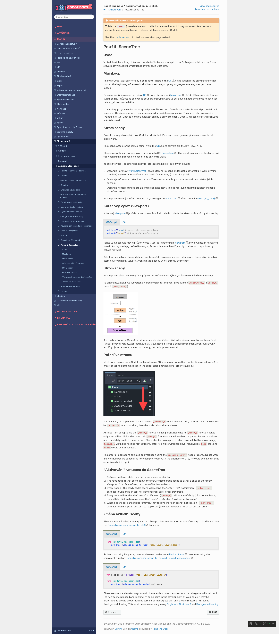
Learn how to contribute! (207, 9)
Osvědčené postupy (67, 44)
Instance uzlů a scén (71, 190)
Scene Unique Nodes (70, 286)
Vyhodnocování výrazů (71, 211)
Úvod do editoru (65, 53)
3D (58, 67)
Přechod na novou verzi (68, 58)
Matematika (63, 104)
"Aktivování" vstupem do (77, 277)
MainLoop (66, 254)
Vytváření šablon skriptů (72, 207)
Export (60, 85)
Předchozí (113, 612)
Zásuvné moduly (65, 132)
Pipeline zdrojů (64, 76)
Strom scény (67, 259)
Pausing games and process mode (76, 226)
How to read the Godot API (73, 171)
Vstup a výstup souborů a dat (71, 90)
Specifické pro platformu (69, 127)
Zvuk (59, 81)
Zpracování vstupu (66, 99)
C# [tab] (124, 222)
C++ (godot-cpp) (67, 156)
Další (212, 612)
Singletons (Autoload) (71, 240)
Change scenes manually (71, 216)
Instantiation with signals (72, 221)
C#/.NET (62, 151)
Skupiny (64, 185)
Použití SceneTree (70, 245)
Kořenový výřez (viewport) (73, 263)
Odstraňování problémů (68, 48)
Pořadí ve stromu (69, 272)
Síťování (61, 113)
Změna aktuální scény (71, 282)
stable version (122, 37)
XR (58, 305)
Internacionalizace (66, 95)
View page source (209, 6)
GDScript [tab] (111, 222)
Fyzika (60, 122)
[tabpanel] (161, 232)
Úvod (64, 249)
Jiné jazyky (63, 161)
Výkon (60, 118)
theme (134, 628)
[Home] (104, 9)
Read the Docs (160, 628)
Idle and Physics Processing (73, 180)
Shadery (61, 296)
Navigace (61, 109)
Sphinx (118, 628)
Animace (61, 71)
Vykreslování (63, 136)
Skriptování (63, 141)
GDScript (62, 146)
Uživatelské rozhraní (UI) (69, 300)
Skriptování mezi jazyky (71, 202)
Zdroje (64, 235)
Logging (64, 291)
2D (58, 62)
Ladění (64, 175)
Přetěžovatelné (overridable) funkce (73, 195)
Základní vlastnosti (68, 166)
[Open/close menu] (55, 43)
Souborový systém (69, 230)
